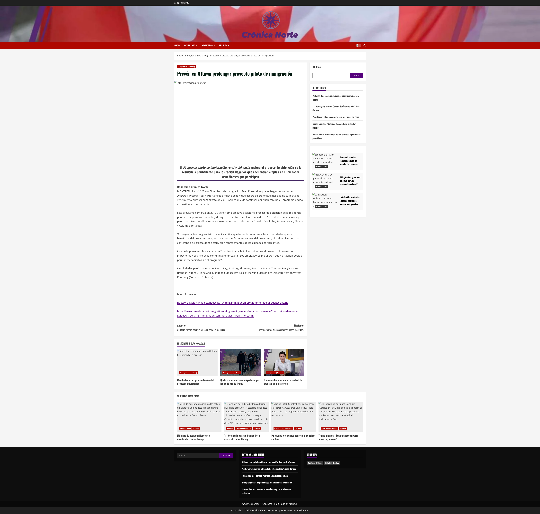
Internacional (185, 428)
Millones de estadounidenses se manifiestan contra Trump (193, 437)
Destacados (207, 45)
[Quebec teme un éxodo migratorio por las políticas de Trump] (240, 362)
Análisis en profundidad (283, 428)
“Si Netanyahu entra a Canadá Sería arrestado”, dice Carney (242, 437)
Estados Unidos (332, 463)
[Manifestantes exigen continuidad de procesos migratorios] (197, 362)
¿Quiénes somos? (251, 503)
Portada (196, 428)
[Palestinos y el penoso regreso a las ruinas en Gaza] (293, 417)
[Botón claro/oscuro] (358, 45)
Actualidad (189, 45)
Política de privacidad (285, 503)
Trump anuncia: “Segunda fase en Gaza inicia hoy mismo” (338, 437)
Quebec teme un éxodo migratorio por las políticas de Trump (240, 381)
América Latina (314, 463)
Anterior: (201, 328)
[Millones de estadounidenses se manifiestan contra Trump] (199, 417)
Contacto (267, 503)
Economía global (321, 166)
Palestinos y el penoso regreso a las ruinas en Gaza (335, 117)
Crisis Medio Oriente (243, 428)
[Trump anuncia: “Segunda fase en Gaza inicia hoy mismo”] (341, 417)
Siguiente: (281, 328)
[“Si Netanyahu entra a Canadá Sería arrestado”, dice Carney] (246, 417)
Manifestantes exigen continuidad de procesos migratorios (196, 381)
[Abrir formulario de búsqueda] (365, 45)
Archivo (223, 45)
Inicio (177, 45)
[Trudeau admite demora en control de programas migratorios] (284, 362)
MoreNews (286, 510)
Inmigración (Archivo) (186, 67)
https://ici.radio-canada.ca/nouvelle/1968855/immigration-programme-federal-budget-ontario (232, 302)
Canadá (230, 428)
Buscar (316, 67)
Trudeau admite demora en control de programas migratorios (283, 381)
